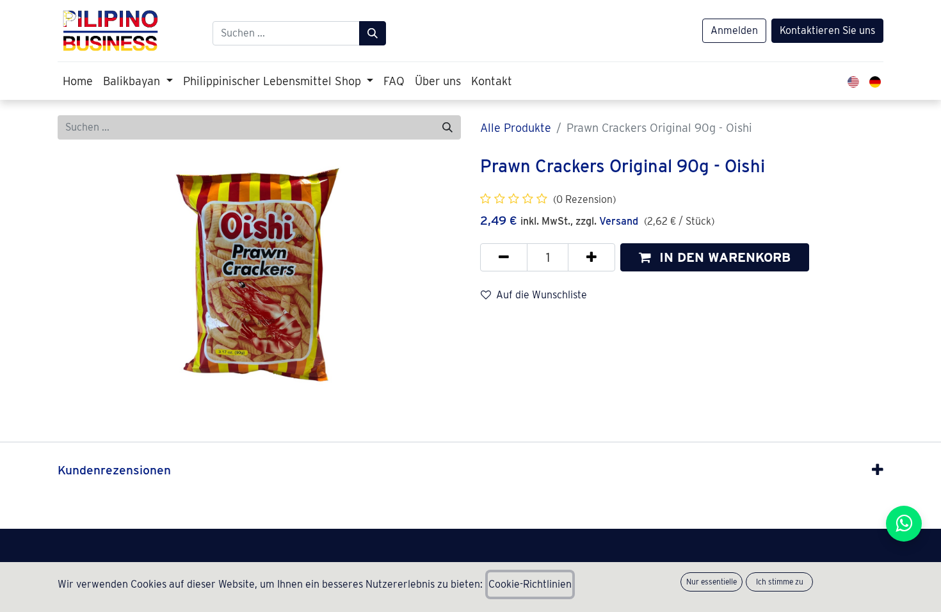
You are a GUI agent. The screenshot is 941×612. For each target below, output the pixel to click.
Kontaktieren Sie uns (827, 30)
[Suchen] (372, 33)
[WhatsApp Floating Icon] (904, 524)
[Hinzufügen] (591, 257)
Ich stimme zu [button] (779, 581)
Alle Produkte (515, 127)
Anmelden (734, 30)
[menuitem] (78, 81)
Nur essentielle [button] (711, 581)
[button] (714, 257)
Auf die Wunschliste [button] (541, 295)
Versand (618, 221)
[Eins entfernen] (503, 257)
